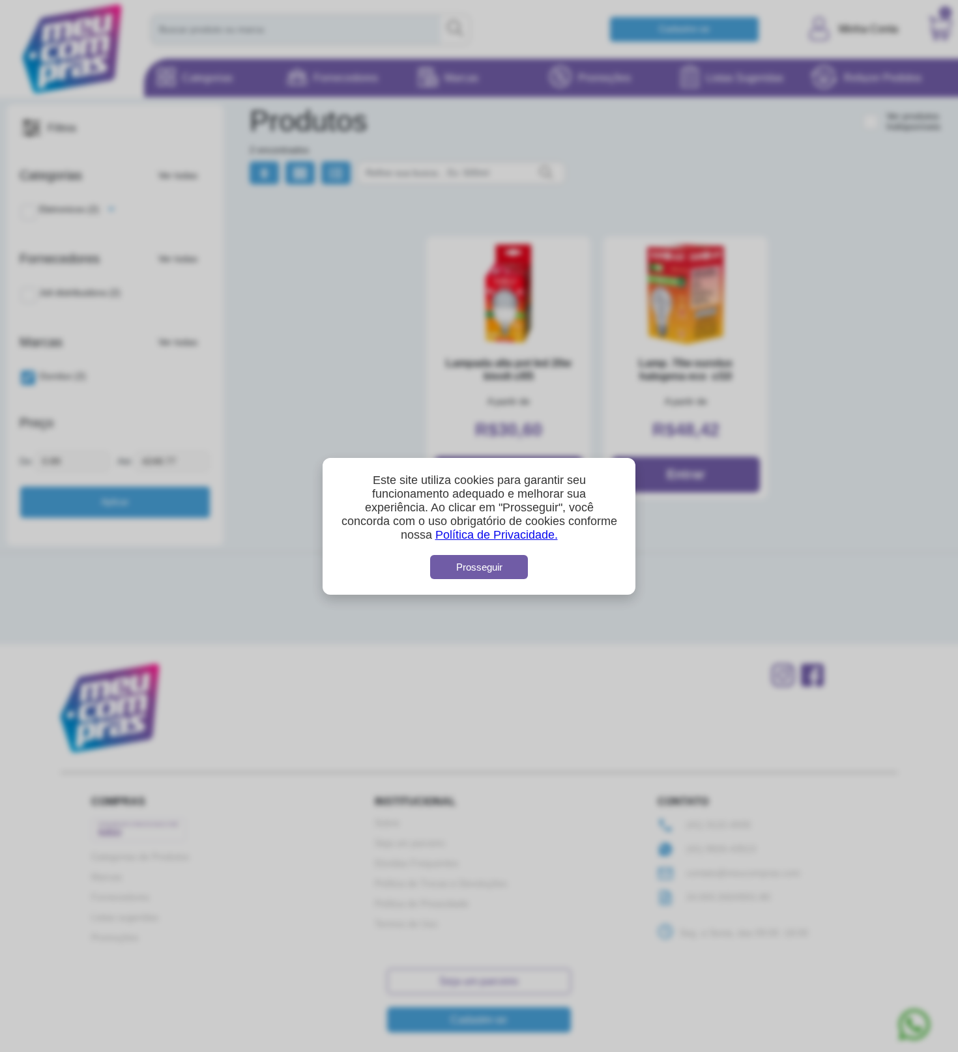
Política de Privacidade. (496, 534)
